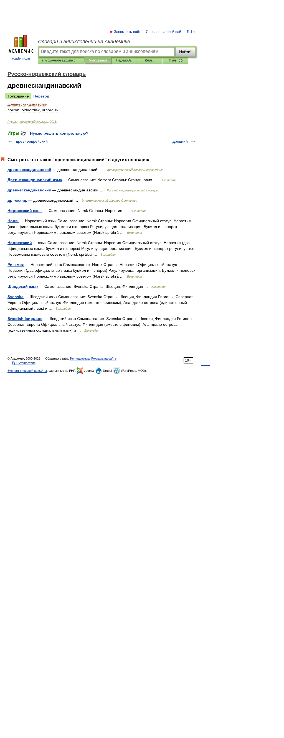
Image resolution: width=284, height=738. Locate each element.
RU (189, 32)
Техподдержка (80, 358)
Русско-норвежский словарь (61, 60)
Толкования (97, 60)
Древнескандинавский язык (34, 180)
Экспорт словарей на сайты (27, 370)
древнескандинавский (29, 169)
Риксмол (15, 264)
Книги (149, 60)
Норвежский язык (24, 210)
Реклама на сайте (103, 358)
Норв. (13, 221)
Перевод (41, 96)
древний (180, 141)
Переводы (124, 60)
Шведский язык (22, 286)
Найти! (185, 52)
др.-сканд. (17, 200)
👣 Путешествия (24, 363)
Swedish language (24, 318)
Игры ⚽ (175, 60)
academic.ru (20, 58)
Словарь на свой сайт (164, 32)
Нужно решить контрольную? (59, 133)
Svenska (15, 296)
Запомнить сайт (128, 32)
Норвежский (19, 242)
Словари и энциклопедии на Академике (84, 41)
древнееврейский (32, 141)
